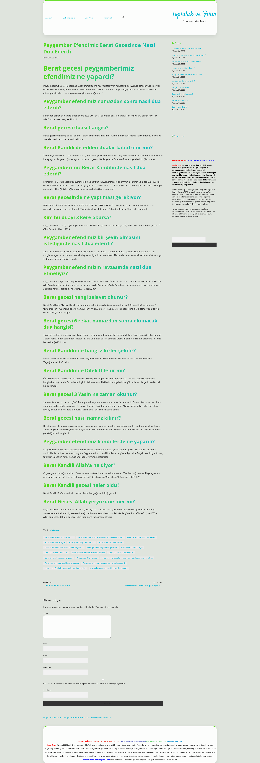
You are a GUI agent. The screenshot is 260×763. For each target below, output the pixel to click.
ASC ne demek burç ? (180, 100)
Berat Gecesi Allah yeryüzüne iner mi (141, 537)
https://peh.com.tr (73, 717)
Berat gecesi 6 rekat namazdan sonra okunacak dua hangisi (100, 537)
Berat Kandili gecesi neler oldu (56, 553)
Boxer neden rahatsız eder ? (182, 94)
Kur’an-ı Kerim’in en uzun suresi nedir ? (186, 61)
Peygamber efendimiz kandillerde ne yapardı (62, 563)
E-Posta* (46, 655)
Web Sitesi (47, 667)
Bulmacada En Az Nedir (58, 585)
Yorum (45, 613)
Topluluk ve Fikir (194, 14)
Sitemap (107, 717)
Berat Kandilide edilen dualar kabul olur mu (88, 553)
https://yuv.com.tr (93, 717)
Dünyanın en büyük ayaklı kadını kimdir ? (187, 49)
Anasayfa (49, 18)
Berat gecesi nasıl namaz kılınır (110, 542)
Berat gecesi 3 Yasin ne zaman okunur (59, 537)
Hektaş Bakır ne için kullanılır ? (183, 68)
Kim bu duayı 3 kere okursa (87, 558)
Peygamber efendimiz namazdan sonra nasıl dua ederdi (104, 563)
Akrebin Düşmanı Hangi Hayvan (142, 585)
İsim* (45, 643)
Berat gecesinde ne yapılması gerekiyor (102, 548)
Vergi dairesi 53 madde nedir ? (183, 81)
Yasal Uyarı (89, 18)
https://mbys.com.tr (53, 717)
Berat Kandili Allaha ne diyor (132, 548)
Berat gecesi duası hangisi (55, 542)
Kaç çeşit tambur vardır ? (181, 87)
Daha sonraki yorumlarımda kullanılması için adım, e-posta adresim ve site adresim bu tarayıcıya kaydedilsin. (84, 684)
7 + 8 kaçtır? (48, 690)
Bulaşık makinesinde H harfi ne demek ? (187, 74)
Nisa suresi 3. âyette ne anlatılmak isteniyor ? (189, 55)
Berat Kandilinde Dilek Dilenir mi (121, 553)
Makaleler (55, 530)
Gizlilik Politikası (69, 18)
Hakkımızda (108, 18)
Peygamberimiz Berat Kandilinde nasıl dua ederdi (108, 568)
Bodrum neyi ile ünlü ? (180, 107)
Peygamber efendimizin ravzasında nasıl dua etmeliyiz (65, 568)
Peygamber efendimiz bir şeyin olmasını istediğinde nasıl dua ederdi (127, 558)
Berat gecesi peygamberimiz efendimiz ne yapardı (64, 548)
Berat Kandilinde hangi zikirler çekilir (58, 558)
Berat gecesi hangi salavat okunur (82, 542)
